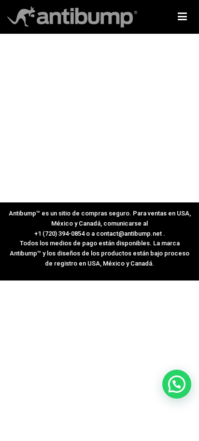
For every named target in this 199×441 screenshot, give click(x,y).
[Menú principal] (182, 17)
